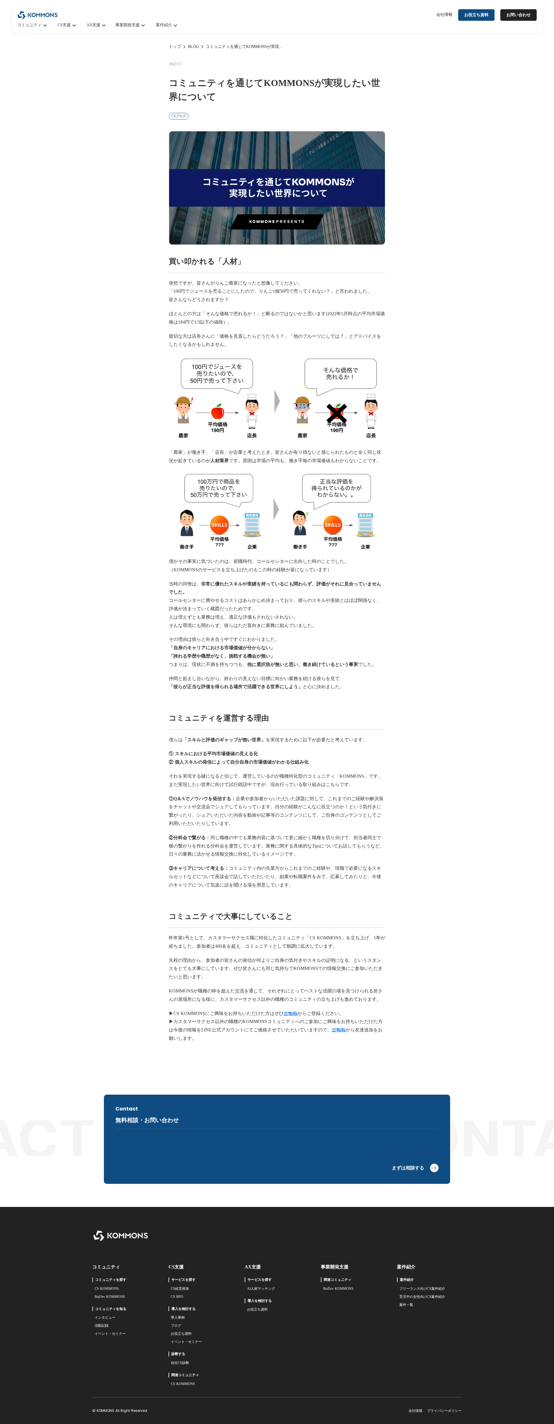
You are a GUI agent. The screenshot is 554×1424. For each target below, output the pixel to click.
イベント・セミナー (110, 1333)
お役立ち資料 (181, 1333)
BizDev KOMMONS (110, 1296)
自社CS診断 (180, 1363)
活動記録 (101, 1325)
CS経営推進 (180, 1288)
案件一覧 (406, 1305)
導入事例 (178, 1317)
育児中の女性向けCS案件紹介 (422, 1296)
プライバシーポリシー (444, 1410)
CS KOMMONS (107, 1288)
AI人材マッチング (261, 1288)
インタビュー (105, 1317)
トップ (175, 46)
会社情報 (444, 14)
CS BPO (177, 1296)
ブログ (176, 1325)
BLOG (193, 46)
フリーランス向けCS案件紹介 (422, 1288)
